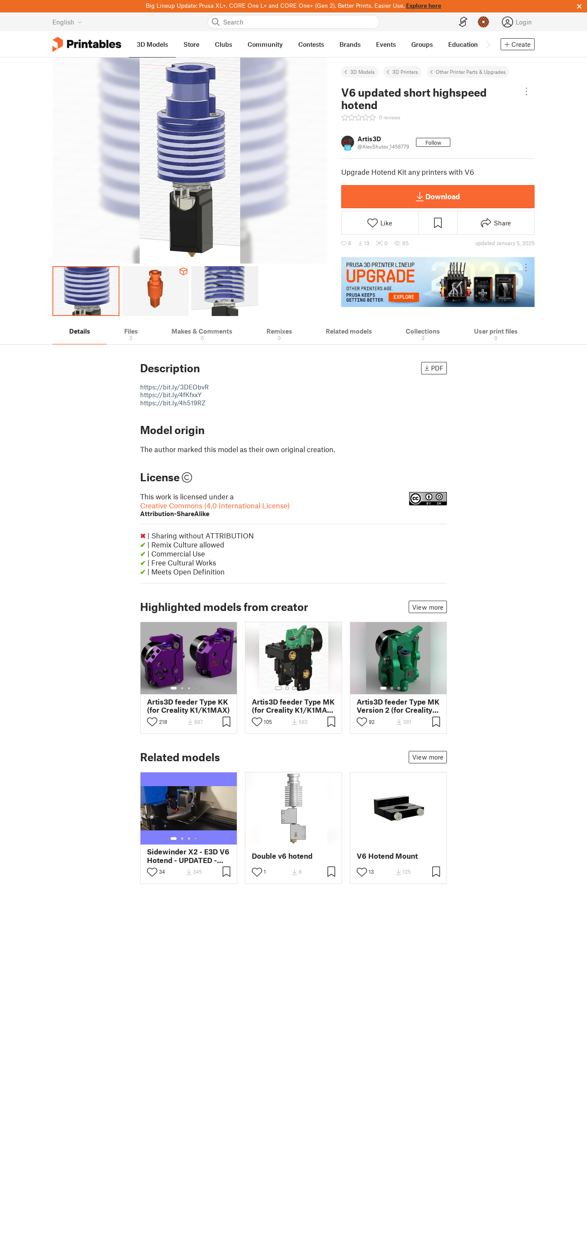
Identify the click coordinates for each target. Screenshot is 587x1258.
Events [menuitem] (386, 44)
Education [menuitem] (463, 44)
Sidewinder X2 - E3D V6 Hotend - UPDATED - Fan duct (188, 856)
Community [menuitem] (265, 44)
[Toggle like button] (152, 722)
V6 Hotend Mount (387, 856)
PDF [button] (437, 368)
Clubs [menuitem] (223, 44)
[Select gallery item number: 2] (182, 688)
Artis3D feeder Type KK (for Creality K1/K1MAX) (188, 706)
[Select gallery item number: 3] (189, 688)
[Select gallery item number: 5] (202, 688)
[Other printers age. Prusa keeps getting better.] (438, 282)
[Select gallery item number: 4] (196, 688)
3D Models (362, 72)
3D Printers (405, 72)
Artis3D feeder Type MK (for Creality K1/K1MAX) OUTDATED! (293, 706)
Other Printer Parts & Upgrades (471, 72)
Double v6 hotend (282, 856)
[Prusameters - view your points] (483, 21)
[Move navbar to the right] (487, 44)
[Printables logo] (86, 44)
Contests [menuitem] (311, 44)
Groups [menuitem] (422, 44)
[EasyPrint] (463, 22)
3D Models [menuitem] (152, 44)
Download (442, 196)
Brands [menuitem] (350, 44)
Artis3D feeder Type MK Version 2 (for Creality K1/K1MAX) (398, 706)
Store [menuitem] (191, 44)
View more (427, 607)
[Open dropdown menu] (526, 91)
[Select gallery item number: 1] (173, 688)
